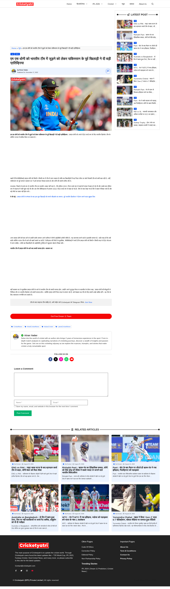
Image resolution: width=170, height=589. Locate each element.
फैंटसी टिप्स (81, 4)
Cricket (111, 4)
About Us (143, 4)
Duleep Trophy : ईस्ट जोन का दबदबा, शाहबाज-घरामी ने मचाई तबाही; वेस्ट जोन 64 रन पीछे (145, 125)
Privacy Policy (151, 580)
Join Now (88, 302)
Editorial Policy (87, 555)
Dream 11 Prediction (98, 569)
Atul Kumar (17, 464)
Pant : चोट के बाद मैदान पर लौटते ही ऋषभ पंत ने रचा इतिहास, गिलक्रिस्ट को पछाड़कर (145, 48)
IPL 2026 (96, 4)
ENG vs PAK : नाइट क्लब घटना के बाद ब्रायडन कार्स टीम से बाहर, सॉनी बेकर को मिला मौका (145, 26)
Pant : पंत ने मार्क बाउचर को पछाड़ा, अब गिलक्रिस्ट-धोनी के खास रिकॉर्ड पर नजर (145, 103)
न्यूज (123, 4)
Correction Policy (88, 551)
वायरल (132, 4)
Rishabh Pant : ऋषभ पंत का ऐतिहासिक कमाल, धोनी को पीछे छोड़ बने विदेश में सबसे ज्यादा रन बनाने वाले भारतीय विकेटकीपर (85, 470)
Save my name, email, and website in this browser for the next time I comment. (47, 406)
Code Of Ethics (87, 547)
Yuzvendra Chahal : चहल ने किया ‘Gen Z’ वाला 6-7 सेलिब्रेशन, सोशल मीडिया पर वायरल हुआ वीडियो (145, 81)
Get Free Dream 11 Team (61, 316)
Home (69, 4)
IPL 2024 (85, 569)
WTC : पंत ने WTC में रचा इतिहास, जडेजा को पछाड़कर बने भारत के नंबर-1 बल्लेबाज (145, 70)
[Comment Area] (108, 71)
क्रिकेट (17, 54)
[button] (152, 3)
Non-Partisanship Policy (91, 559)
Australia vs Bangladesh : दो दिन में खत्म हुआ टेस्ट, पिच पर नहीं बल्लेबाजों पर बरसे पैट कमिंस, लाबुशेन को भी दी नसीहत (34, 519)
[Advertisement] (61, 27)
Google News (139, 580)
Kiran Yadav (23, 70)
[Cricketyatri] (25, 3)
